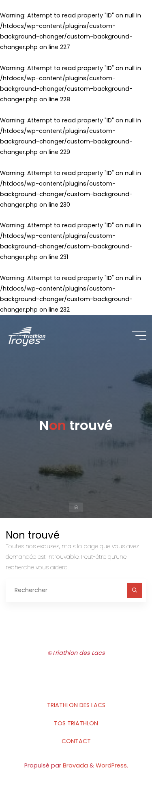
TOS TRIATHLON (76, 723)
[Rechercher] (134, 590)
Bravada (74, 765)
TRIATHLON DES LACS (76, 705)
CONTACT (76, 741)
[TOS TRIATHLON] (27, 335)
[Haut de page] (120, 761)
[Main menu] (139, 335)
